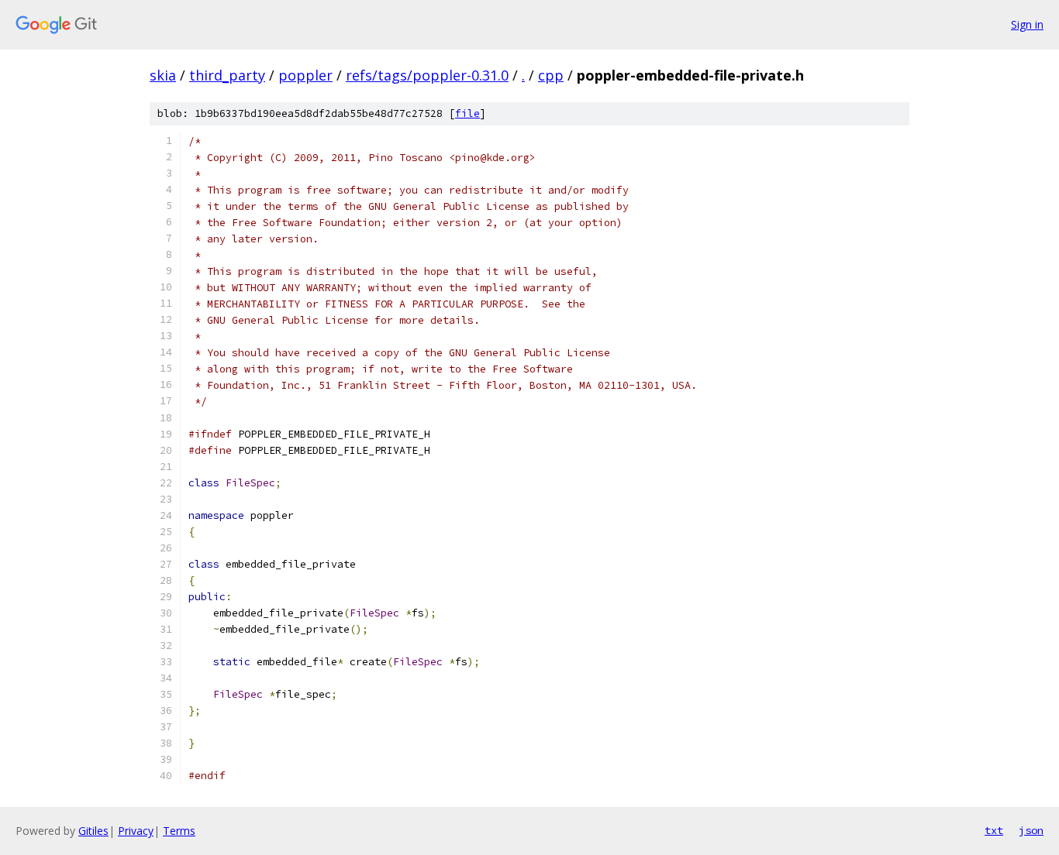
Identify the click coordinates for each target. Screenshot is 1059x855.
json (1031, 830)
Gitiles (93, 830)
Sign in (1027, 24)
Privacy (136, 830)
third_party (227, 75)
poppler (305, 75)
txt (994, 830)
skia (163, 75)
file (467, 113)
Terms (179, 830)
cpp (551, 75)
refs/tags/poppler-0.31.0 (427, 75)
